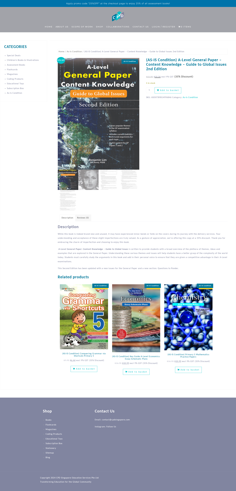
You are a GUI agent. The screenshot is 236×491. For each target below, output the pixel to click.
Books (48, 420)
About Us (62, 26)
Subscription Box (15, 88)
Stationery (51, 448)
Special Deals (13, 56)
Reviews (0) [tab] (83, 218)
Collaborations (117, 26)
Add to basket (169, 90)
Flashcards (12, 70)
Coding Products (15, 79)
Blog (48, 458)
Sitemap (50, 453)
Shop (99, 26)
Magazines (12, 74)
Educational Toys (15, 84)
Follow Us (111, 427)
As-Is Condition (74, 52)
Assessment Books (16, 65)
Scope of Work (82, 26)
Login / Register (163, 26)
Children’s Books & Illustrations (23, 60)
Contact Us (141, 26)
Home (48, 26)
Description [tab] (67, 218)
